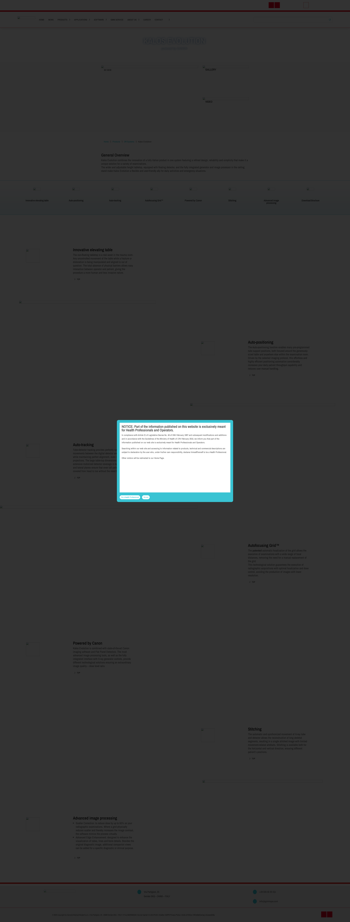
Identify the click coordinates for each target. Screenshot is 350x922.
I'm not (146, 497)
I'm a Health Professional (130, 497)
